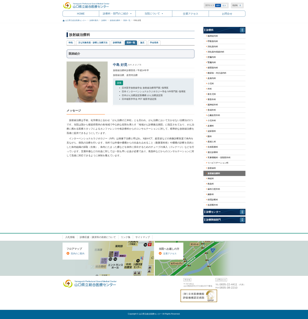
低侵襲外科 (213, 205)
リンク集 (125, 237)
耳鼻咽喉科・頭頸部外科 (219, 157)
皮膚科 (211, 126)
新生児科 (212, 94)
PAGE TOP (297, 306)
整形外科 (212, 99)
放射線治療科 (214, 173)
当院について (152, 13)
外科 (210, 89)
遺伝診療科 (213, 152)
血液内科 (212, 78)
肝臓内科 (212, 57)
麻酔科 (211, 194)
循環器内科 (213, 67)
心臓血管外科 (214, 115)
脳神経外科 (213, 104)
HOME (81, 13)
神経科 (211, 178)
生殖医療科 (213, 147)
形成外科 (212, 110)
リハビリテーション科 (218, 163)
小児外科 (212, 120)
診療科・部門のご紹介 (115, 13)
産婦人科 (212, 141)
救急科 (211, 184)
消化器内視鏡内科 (216, 52)
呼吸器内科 (213, 41)
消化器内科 (213, 46)
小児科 (211, 83)
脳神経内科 (213, 36)
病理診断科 (213, 199)
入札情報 (70, 237)
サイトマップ (142, 237)
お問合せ (227, 13)
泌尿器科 (212, 131)
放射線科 (212, 168)
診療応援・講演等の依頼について (98, 237)
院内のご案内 (77, 253)
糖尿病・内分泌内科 (217, 73)
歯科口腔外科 (214, 189)
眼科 (210, 136)
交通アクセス (190, 13)
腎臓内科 (212, 62)
